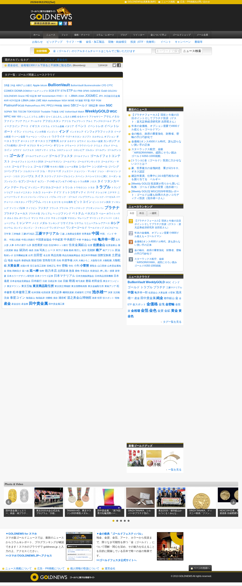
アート (25, 126)
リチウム (78, 223)
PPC (43, 105)
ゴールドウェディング (36, 156)
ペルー (102, 213)
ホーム (36, 34)
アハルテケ (36, 121)
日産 (45, 281)
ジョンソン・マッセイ (85, 171)
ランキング (54, 223)
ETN (63, 90)
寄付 (59, 265)
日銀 (65, 280)
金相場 (135, 310)
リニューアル (91, 223)
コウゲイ (17, 150)
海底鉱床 (40, 298)
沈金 (6, 297)
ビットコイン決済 (101, 202)
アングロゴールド (103, 121)
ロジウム (8, 227)
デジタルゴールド (50, 187)
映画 (72, 280)
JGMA (81, 96)
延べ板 (25, 271)
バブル (52, 197)
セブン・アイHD (46, 181)
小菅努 (84, 265)
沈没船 (116, 292)
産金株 (24, 304)
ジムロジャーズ (31, 171)
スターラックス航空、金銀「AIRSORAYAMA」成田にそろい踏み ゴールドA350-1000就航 (155, 152)
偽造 (31, 250)
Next (233, 502)
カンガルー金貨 (95, 141)
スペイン (80, 176)
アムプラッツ (78, 121)
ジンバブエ (27, 176)
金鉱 (167, 310)
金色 (153, 310)
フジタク (43, 207)
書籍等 (198, 41)
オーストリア (27, 141)
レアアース (104, 223)
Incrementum (49, 96)
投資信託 (94, 271)
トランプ (115, 187)
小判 (76, 265)
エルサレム (97, 136)
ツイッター (138, 34)
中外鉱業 (57, 239)
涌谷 (55, 298)
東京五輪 (26, 286)
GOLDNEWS (10, 96)
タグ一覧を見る (172, 321)
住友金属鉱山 (78, 244)
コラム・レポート (105, 34)
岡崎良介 (16, 271)
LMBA (32, 100)
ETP (70, 90)
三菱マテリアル (47, 233)
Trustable (45, 111)
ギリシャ (59, 145)
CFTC (110, 85)
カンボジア (110, 141)
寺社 (71, 265)
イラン (18, 131)
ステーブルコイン (66, 176)
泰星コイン (17, 297)
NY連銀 (79, 100)
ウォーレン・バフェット (38, 136)
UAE (61, 111)
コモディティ (41, 150)
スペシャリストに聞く (96, 176)
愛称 (77, 271)
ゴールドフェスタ (61, 155)
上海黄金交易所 (73, 234)
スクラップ (50, 176)
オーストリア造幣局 (47, 141)
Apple (36, 85)
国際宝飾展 (104, 255)
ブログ (123, 34)
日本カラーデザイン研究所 (20, 276)
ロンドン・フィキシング (36, 227)
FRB (80, 91)
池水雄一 (99, 292)
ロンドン (18, 227)
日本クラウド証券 (44, 276)
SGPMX (8, 111)
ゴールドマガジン (53, 161)
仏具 (29, 245)
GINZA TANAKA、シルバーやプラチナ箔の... (139, 512)
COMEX (9, 90)
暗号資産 (80, 281)
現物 (117, 298)
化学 (84, 250)
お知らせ (37, 41)
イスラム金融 (57, 126)
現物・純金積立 (117, 41)
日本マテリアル (64, 275)
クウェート (70, 145)
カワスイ (81, 141)
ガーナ (22, 145)
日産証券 (52, 281)
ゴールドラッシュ (22, 166)
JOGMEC (91, 95)
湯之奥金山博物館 (79, 297)
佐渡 (90, 245)
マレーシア (83, 218)
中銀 (94, 239)
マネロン (72, 218)
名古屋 (46, 255)
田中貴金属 (38, 303)
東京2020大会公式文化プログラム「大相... (48, 512)
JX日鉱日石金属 (112, 96)
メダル (43, 223)
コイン (8, 149)
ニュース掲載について (18, 568)
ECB (51, 90)
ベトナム (78, 213)
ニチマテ (112, 192)
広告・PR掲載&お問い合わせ (195, 1)
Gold (104, 90)
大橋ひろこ (84, 260)
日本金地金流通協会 (20, 281)
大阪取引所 (96, 260)
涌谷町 (62, 297)
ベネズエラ (91, 213)
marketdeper (54, 100)
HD (27, 95)
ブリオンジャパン (95, 208)
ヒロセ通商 (67, 202)
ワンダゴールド (57, 227)
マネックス (44, 218)
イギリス (34, 126)
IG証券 (33, 96)
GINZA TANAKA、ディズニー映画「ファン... (200, 512)
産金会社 (62, 59)
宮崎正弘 (51, 265)
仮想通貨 (37, 244)
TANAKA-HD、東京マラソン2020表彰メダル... (79, 512)
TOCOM (22, 111)
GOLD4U (112, 91)
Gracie (21, 96)
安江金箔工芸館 (38, 265)
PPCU (50, 105)
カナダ (63, 141)
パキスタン (19, 202)
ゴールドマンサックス (88, 161)
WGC (113, 111)
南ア (99, 250)
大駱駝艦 (107, 260)
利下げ (59, 250)
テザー (15, 187)
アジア (18, 121)
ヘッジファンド (62, 213)
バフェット (43, 197)
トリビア (8, 192)
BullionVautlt (77, 85)
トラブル (103, 187)
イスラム (45, 126)
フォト (64, 34)
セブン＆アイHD (63, 181)
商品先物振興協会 (71, 255)
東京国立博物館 (63, 286)
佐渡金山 (99, 244)
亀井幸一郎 (106, 239)
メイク (35, 223)
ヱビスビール (111, 227)
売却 (59, 260)
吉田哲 (38, 255)
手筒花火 (84, 271)
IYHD (59, 96)
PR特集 (58, 105)
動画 (71, 250)
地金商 (17, 260)
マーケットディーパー (100, 218)
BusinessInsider (92, 85)
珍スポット (108, 298)
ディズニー (34, 187)
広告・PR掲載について (51, 568)
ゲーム (114, 145)
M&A (44, 100)
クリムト (98, 145)
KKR (6, 100)
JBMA (74, 95)
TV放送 (55, 111)
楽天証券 (56, 292)
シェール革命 (71, 166)
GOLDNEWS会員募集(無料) (142, 1)
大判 (75, 260)
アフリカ (66, 121)
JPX (101, 96)
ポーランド (24, 218)
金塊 (162, 304)
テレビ (23, 187)
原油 (117, 250)
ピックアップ (54, 41)
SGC (109, 105)
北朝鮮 (91, 250)
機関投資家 (68, 292)
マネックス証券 (59, 218)
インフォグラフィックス (98, 131)
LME (38, 100)
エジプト (86, 136)
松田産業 (45, 292)
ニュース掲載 (168, 1)
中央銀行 (70, 239)
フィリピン (31, 208)
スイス (39, 176)
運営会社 (110, 568)
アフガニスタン (52, 120)
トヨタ (91, 187)
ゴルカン (89, 150)
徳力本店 (51, 270)
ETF (57, 90)
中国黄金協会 (44, 239)
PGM (98, 100)
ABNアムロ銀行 (24, 85)
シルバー (85, 166)
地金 (10, 260)
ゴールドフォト (81, 156)
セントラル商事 (81, 181)
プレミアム (46, 213)
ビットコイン (83, 201)
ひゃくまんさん (54, 116)
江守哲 (88, 292)
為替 (94, 298)
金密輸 (170, 304)
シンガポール (100, 166)
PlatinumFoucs (32, 105)
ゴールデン (100, 150)
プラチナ (112, 207)
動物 (66, 250)
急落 (71, 270)
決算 (110, 292)
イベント (166, 41)
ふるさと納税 (69, 116)
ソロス (93, 181)
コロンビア (79, 150)
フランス (53, 208)
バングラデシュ (86, 197)
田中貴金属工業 (56, 304)
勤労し (77, 250)
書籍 (88, 280)
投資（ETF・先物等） (143, 41)
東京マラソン (14, 286)
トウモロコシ (80, 187)
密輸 (65, 265)
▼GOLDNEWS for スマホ (21, 533)
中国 (95, 233)
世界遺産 (86, 234)
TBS (15, 111)
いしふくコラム (30, 116)
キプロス (31, 145)
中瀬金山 (86, 239)
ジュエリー (67, 171)
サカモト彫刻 (57, 166)
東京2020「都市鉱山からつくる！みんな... (170, 512)
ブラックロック (77, 208)
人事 (11, 245)
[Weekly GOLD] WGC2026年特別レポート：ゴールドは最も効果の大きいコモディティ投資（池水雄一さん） (155, 195)
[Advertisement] (155, 80)
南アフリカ (108, 250)
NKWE (71, 100)
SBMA (102, 105)
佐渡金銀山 (111, 245)
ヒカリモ (56, 202)
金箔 (144, 310)
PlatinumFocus (14, 105)
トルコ (37, 192)
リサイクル (67, 223)
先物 (36, 250)
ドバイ (91, 192)
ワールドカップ (96, 227)
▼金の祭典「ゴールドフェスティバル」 (120, 533)
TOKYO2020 (33, 111)
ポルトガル (12, 218)
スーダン (113, 176)
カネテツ (71, 141)
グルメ (106, 145)
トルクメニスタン (23, 192)
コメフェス (28, 150)
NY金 (87, 100)
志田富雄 (63, 270)
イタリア (69, 126)
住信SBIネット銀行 (58, 245)
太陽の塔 (24, 265)
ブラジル (63, 208)
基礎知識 (25, 260)
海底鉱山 (30, 298)
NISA (64, 100)
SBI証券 (93, 105)
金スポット (139, 304)
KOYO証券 (14, 100)
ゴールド (16, 155)
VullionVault (71, 111)
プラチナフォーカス (16, 213)
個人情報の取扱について (84, 568)
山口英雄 (101, 265)
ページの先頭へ (202, 568)
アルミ (89, 121)
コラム (52, 150)
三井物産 (16, 234)
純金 (159, 298)
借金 (16, 250)
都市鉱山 (169, 298)
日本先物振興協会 (85, 276)
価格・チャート (82, 34)
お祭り (42, 116)
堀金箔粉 (36, 260)
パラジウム (33, 201)
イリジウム (28, 131)
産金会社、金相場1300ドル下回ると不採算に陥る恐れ (40, 65)
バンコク (99, 197)
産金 (7, 303)
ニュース (50, 34)
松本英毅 (36, 292)
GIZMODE (95, 91)
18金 (7, 85)
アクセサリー (96, 116)
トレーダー (47, 192)
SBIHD (66, 105)
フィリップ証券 (17, 208)
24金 (12, 85)
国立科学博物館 (89, 255)
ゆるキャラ (82, 116)
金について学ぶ (158, 34)
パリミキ (46, 202)
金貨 (160, 310)
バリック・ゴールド (43, 59)
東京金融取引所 (96, 286)
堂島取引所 (49, 260)
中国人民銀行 (28, 239)
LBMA (24, 100)
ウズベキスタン (73, 136)
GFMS (86, 91)
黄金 (174, 310)
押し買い (104, 271)
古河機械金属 (20, 255)
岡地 (9, 271)
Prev (9, 502)
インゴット (52, 131)
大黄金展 (13, 265)
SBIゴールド (79, 105)
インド (64, 131)
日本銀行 (36, 280)
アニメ (26, 121)
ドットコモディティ (74, 192)
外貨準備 (67, 260)
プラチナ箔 (34, 213)
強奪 (42, 271)
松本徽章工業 (22, 292)
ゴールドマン (70, 161)
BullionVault (59, 85)
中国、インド (107, 234)
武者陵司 (79, 292)
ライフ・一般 (74, 41)
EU (75, 91)
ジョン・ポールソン (107, 171)
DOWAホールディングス (35, 91)
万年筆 (7, 234)
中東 (79, 239)
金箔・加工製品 (95, 41)
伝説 (45, 245)
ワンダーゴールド (76, 227)
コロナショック (64, 150)
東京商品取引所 (43, 286)
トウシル (67, 187)
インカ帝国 (40, 131)
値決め (23, 250)
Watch (81, 111)
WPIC (7, 116)
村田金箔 (97, 280)
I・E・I (66, 96)
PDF (93, 100)
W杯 (14, 116)
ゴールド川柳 (41, 166)
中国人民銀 (15, 239)
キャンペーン (183, 41)
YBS (19, 116)
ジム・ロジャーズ (50, 171)
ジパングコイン (13, 171)
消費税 (49, 298)
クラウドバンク (85, 145)
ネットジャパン (28, 197)
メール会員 (202, 34)
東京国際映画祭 (79, 286)
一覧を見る (175, 469)
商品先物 (56, 255)
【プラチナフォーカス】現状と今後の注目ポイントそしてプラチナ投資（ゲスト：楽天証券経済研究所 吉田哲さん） (155, 118)
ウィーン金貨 (18, 136)
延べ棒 (34, 270)
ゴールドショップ (181, 34)
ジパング (113, 166)
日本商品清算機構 (104, 276)
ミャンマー (23, 223)
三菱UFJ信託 (28, 234)
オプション (110, 136)
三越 (62, 234)
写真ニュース (47, 250)
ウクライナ (58, 136)
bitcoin (43, 85)
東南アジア (110, 286)
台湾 (30, 255)
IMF (39, 96)
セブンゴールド (27, 181)
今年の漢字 (20, 245)
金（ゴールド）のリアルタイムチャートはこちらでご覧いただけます (94, 51)
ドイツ (57, 192)
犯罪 (99, 298)
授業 (112, 271)
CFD (104, 85)
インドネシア (76, 131)
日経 (60, 281)
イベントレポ (95, 126)
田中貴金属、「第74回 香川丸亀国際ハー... (108, 512)
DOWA (18, 90)
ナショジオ (101, 192)
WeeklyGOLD (97, 111)
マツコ (34, 218)
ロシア (115, 223)
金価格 (152, 304)
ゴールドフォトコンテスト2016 (27, 161)
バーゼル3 (110, 197)
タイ (100, 181)
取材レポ (8, 255)
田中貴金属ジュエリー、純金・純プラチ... (17, 512)
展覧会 (93, 265)
